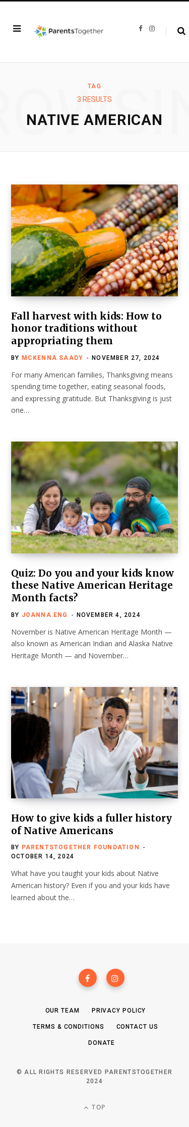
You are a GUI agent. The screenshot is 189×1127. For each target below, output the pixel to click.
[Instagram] (115, 978)
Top (97, 1107)
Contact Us (137, 1026)
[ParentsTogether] (69, 32)
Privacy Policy (119, 1010)
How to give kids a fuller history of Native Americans (91, 824)
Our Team (62, 1010)
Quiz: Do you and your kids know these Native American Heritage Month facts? (92, 585)
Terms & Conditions (68, 1026)
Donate (101, 1042)
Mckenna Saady (53, 357)
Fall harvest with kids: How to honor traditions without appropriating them (86, 328)
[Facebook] (88, 978)
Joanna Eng (45, 614)
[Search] (175, 31)
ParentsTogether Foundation (81, 847)
